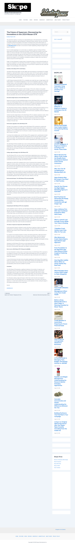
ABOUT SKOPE (49, 536)
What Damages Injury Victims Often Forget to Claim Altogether (61, 272)
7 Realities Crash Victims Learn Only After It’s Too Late (60, 230)
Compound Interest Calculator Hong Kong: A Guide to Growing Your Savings (60, 88)
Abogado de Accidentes (60, 529)
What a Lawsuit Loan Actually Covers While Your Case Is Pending (61, 221)
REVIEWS (30, 536)
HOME (17, 536)
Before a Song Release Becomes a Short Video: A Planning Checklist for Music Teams (61, 303)
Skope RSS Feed (57, 463)
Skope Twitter (57, 465)
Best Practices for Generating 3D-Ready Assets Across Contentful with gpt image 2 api (61, 200)
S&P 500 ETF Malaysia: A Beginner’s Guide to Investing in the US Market (60, 108)
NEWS (25, 536)
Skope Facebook (57, 461)
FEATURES (21, 536)
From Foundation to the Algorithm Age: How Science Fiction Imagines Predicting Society (60, 251)
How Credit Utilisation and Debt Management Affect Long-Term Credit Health (61, 291)
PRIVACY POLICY (56, 536)
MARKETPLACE (42, 536)
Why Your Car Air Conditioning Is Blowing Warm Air (60, 170)
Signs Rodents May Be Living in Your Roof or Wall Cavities (61, 179)
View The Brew (57, 467)
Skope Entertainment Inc (13, 12)
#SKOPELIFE (35, 536)
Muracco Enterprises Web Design (61, 459)
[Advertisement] (62, 490)
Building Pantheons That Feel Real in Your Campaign (61, 414)
